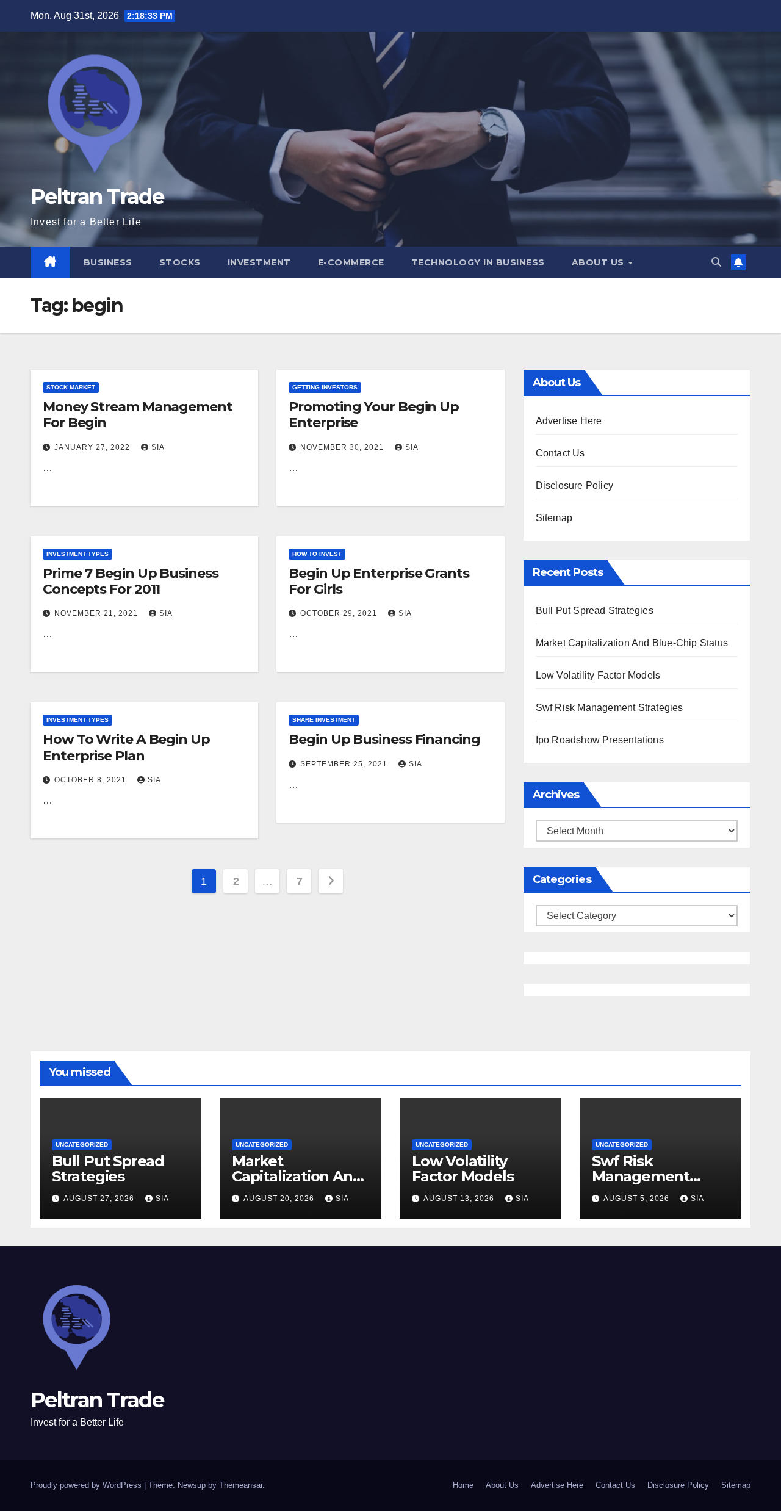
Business (108, 262)
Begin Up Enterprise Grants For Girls (379, 581)
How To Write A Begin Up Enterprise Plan (126, 747)
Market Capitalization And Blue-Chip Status (632, 643)
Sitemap (554, 518)
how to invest (317, 553)
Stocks (180, 262)
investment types (77, 553)
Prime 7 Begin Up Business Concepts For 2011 (130, 581)
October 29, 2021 (340, 613)
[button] (716, 262)
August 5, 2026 (637, 1198)
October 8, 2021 (91, 780)
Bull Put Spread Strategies (594, 610)
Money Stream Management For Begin (137, 414)
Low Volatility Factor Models (598, 675)
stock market (70, 387)
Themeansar (240, 1485)
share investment (323, 719)
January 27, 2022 (93, 447)
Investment (259, 262)
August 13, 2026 (460, 1198)
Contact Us (560, 453)
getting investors (325, 387)
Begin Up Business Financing (384, 739)
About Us (599, 262)
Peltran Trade (97, 196)
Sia (158, 447)
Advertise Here (569, 421)
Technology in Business (478, 262)
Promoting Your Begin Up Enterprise (374, 414)
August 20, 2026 (280, 1198)
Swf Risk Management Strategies (609, 707)
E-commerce (351, 262)
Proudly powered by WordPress (87, 1485)
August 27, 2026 (100, 1198)
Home (463, 1485)
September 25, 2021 (345, 764)
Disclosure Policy (574, 485)
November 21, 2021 (97, 613)
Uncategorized (82, 1144)
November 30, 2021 (343, 447)
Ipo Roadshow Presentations (600, 740)
